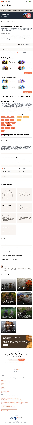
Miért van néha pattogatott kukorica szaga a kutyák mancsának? (11, 403)
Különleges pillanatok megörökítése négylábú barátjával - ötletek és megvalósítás (14, 402)
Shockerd (2, 383)
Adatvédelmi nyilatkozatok (16, 362)
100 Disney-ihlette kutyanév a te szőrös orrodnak (9, 409)
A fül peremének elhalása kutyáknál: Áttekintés (8, 407)
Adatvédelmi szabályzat (23, 422)
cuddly (3, 130)
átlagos (24, 44)
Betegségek (27, 10)
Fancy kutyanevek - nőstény (5, 405)
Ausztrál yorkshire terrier (5, 391)
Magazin (9, 1)
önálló (3, 122)
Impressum (18, 422)
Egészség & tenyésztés (16, 10)
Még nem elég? (16, 351)
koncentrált (8, 122)
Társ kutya (19, 119)
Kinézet (22, 10)
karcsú (12, 176)
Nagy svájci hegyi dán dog (5, 381)
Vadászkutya (19, 117)
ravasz (3, 119)
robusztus (9, 176)
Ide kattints (6, 345)
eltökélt (12, 117)
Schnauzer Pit (3, 380)
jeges (8, 168)
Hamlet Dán (3, 388)
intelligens (3, 117)
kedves (12, 119)
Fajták (14, 1)
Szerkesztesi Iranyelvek (11, 422)
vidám (3, 128)
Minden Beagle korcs (28, 73)
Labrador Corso (3, 385)
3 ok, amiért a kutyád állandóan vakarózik (8, 406)
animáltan (9, 125)
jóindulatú (7, 128)
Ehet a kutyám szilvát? (4, 410)
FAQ (31, 10)
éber (8, 117)
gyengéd (13, 128)
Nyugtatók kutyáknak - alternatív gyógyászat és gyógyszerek (11, 399)
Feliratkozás (21, 359)
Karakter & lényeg (8, 10)
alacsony (27, 44)
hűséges (13, 122)
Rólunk (6, 422)
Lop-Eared (9, 171)
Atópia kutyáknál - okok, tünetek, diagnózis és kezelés (10, 398)
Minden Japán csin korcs (27, 92)
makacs (7, 119)
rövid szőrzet (10, 165)
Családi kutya (26, 117)
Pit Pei (2, 384)
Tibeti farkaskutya (4, 392)
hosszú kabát (14, 165)
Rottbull (2, 387)
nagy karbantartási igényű (11, 52)
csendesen (3, 125)
